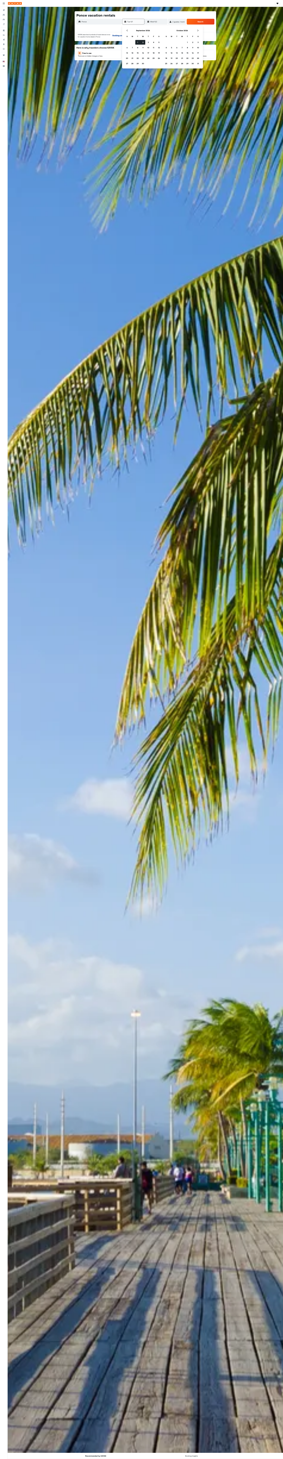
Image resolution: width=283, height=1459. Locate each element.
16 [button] (143, 53)
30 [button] (143, 63)
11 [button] (153, 47)
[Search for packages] (4, 24)
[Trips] (4, 55)
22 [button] (138, 58)
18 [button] (153, 53)
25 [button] (154, 58)
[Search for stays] (4, 15)
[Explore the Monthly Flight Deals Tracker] (4, 39)
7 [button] (132, 47)
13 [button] (127, 53)
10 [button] (148, 47)
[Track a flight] (4, 49)
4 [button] (153, 42)
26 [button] (159, 58)
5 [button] (158, 42)
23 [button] (143, 58)
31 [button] (198, 63)
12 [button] (159, 47)
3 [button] (148, 42)
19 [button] (159, 53)
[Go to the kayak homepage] (15, 3)
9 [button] (142, 47)
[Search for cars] (4, 19)
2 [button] (142, 42)
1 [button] (137, 42)
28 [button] (132, 63)
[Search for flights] (4, 10)
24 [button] (148, 58)
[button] (3, 3)
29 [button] (138, 63)
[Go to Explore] (4, 44)
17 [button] (148, 53)
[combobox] (101, 21)
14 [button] (132, 53)
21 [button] (132, 58)
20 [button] (127, 58)
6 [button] (127, 47)
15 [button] (138, 53)
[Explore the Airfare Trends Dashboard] (4, 35)
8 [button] (137, 47)
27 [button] (127, 63)
